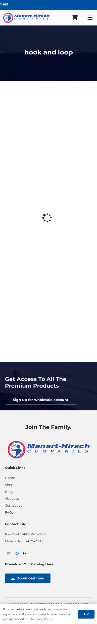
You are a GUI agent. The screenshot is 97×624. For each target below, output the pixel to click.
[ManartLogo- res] (48, 449)
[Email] (9, 553)
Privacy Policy (42, 619)
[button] (90, 17)
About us (12, 498)
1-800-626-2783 (30, 541)
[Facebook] (17, 553)
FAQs (9, 512)
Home (10, 478)
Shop (9, 485)
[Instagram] (25, 553)
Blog (9, 492)
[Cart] (74, 17)
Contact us (13, 505)
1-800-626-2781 (34, 534)
